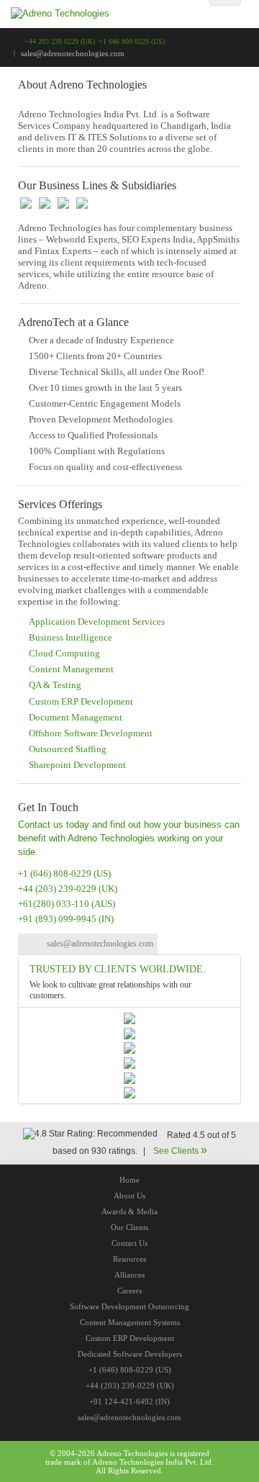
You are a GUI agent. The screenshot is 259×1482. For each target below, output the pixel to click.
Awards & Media (129, 1211)
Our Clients (129, 1227)
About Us (129, 1195)
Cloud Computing (64, 653)
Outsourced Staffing (67, 749)
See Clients (180, 1151)
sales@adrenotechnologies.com (100, 944)
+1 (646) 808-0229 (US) (64, 873)
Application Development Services (97, 621)
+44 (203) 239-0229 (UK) (67, 888)
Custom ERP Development (81, 701)
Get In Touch (48, 807)
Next (240, 57)
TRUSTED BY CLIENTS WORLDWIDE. (117, 969)
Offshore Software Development (91, 733)
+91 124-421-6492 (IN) (129, 1401)
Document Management (75, 717)
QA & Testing (55, 684)
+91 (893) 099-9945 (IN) (66, 918)
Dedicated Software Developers (130, 1354)
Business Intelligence (70, 637)
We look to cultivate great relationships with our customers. (110, 990)
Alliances (129, 1274)
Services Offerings (60, 504)
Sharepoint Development (77, 764)
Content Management (71, 669)
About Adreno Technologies (82, 84)
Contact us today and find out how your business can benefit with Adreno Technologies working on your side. (129, 838)
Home (129, 1179)
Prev (18, 57)
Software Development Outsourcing (129, 1306)
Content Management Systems (130, 1322)
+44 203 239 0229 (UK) (59, 41)
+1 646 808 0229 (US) (132, 41)
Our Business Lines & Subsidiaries (97, 185)
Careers (129, 1290)
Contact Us (129, 1243)
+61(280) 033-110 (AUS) (66, 903)
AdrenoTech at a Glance (73, 322)
